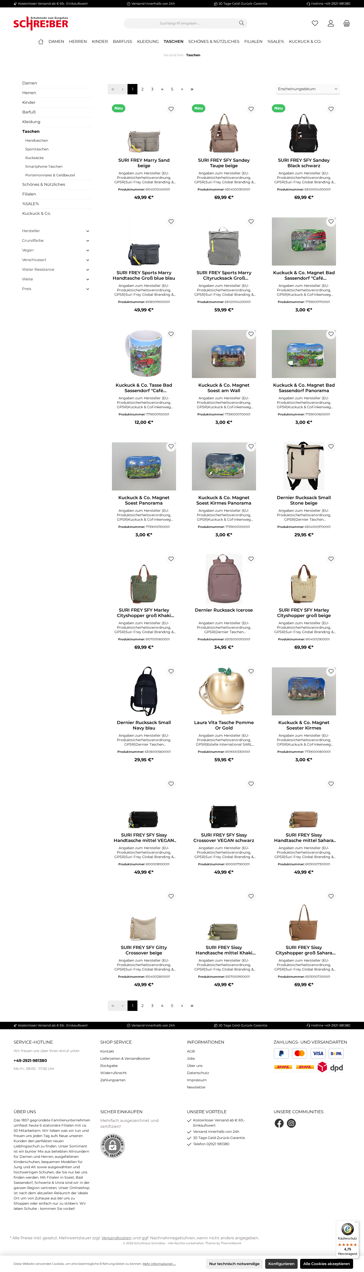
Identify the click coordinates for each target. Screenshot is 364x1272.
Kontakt (107, 1051)
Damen (29, 83)
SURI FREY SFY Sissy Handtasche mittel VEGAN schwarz (144, 837)
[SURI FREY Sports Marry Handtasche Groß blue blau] (144, 241)
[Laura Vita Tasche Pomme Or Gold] (224, 691)
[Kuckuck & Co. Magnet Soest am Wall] (224, 354)
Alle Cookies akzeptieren (326, 1263)
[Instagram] (291, 1123)
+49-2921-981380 (30, 1060)
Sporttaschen (37, 149)
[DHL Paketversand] (283, 1067)
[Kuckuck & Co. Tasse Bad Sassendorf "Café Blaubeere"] (144, 354)
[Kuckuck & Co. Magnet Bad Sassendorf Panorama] (304, 354)
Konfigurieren (281, 1263)
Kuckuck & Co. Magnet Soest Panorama (144, 500)
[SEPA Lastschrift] (336, 1053)
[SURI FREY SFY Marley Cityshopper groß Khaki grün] (144, 579)
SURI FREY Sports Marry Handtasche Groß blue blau (144, 275)
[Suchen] (242, 23)
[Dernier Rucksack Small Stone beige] (304, 466)
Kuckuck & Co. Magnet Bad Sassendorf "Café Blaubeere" (304, 275)
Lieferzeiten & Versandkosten (125, 1058)
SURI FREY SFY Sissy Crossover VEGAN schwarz (223, 837)
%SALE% (30, 203)
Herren (29, 92)
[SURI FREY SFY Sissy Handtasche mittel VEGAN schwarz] (144, 804)
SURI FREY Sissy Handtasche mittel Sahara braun (304, 837)
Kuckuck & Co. (36, 213)
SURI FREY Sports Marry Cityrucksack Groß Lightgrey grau (224, 275)
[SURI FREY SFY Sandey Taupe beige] (224, 129)
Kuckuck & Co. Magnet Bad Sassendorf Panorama (304, 387)
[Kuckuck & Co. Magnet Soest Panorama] (144, 466)
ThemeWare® (231, 1243)
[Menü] (356, 1223)
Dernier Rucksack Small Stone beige (304, 500)
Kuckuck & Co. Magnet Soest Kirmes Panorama (223, 500)
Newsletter (196, 1087)
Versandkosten (116, 1238)
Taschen (31, 131)
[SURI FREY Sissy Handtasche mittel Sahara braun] (304, 804)
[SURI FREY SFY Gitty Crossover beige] (144, 916)
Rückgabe (109, 1065)
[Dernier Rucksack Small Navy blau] (144, 691)
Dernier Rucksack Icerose (224, 610)
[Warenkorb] (345, 23)
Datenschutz (198, 1073)
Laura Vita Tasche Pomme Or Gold (224, 725)
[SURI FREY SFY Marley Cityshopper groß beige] (304, 579)
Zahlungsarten (113, 1080)
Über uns (195, 1065)
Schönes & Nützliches (43, 184)
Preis (26, 288)
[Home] (43, 41)
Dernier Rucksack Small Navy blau (144, 725)
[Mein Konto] (331, 23)
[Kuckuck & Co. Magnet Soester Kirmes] (304, 691)
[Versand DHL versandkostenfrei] (305, 1067)
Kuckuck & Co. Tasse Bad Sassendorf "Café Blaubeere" (144, 387)
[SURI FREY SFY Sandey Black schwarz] (304, 129)
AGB (191, 1051)
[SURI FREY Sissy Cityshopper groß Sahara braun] (304, 916)
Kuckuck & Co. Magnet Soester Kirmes (304, 725)
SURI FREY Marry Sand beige (144, 163)
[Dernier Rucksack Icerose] (224, 579)
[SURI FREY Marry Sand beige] (144, 129)
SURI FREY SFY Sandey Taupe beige (224, 163)
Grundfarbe (33, 240)
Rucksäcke (34, 158)
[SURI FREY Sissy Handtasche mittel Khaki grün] (224, 916)
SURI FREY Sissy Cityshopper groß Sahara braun (304, 950)
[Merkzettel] (315, 23)
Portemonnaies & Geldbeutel (50, 175)
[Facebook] (279, 1123)
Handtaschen (36, 140)
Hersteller (31, 230)
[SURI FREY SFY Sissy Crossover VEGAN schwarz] (224, 804)
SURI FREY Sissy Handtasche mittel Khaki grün (224, 950)
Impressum (197, 1080)
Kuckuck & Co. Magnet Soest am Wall (224, 387)
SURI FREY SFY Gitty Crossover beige (144, 950)
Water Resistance (38, 269)
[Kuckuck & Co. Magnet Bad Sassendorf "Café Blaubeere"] (304, 241)
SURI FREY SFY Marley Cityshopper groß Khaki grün (144, 612)
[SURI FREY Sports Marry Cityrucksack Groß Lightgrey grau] (224, 241)
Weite (27, 279)
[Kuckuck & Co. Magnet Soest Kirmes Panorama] (224, 466)
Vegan (28, 250)
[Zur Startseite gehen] (41, 23)
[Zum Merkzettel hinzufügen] (171, 109)
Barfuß (29, 112)
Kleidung (31, 121)
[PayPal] (281, 1053)
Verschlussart (34, 259)
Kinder (28, 102)
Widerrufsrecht (113, 1073)
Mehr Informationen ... (159, 1264)
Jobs (191, 1058)
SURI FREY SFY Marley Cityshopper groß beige (304, 612)
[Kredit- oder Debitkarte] (309, 1053)
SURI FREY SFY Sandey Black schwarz (304, 163)
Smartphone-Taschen (43, 166)
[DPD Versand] (330, 1067)
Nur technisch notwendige (234, 1263)
